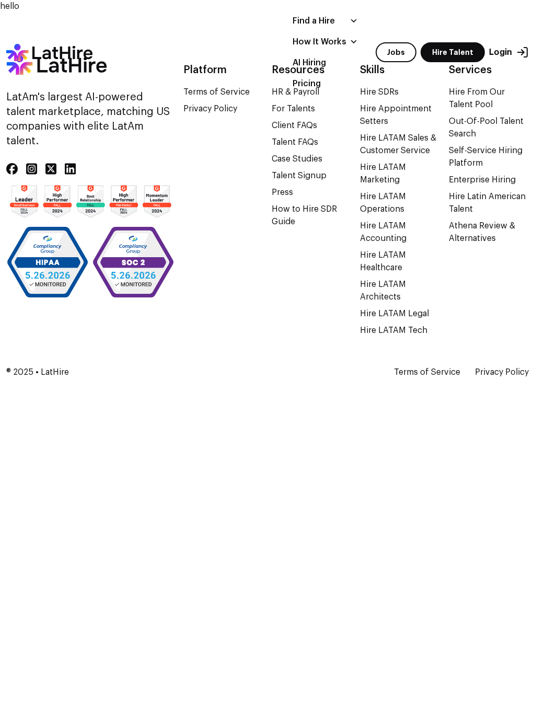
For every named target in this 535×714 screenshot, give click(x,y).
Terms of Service (427, 372)
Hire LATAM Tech (393, 330)
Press (282, 192)
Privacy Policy (210, 109)
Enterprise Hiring (482, 180)
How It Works (319, 42)
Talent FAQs (295, 142)
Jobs (396, 52)
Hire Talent (452, 52)
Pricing (307, 83)
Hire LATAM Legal (394, 313)
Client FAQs (294, 125)
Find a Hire (314, 21)
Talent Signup (299, 175)
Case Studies (297, 159)
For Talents (293, 109)
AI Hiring (309, 63)
